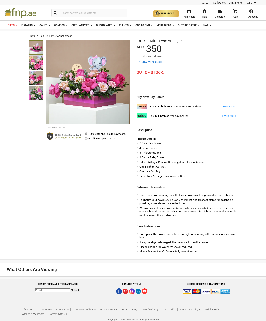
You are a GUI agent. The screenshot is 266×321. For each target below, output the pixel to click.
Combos (59, 25)
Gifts (11, 25)
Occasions (142, 25)
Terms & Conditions (84, 309)
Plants (124, 25)
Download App (150, 309)
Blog (134, 309)
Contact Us (62, 309)
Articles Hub (211, 309)
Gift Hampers (80, 25)
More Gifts (164, 25)
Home (32, 35)
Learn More (228, 106)
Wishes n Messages (33, 313)
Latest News (45, 309)
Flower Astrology (190, 309)
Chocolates (104, 25)
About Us (28, 309)
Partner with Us (58, 313)
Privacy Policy (108, 309)
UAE (205, 25)
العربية (205, 2)
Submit (75, 290)
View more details (150, 62)
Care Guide (169, 309)
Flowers (27, 25)
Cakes (43, 25)
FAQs (124, 309)
